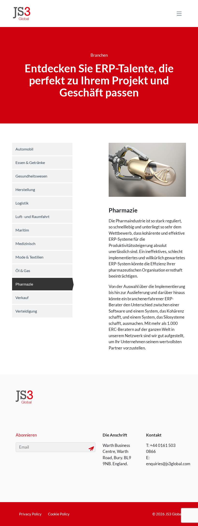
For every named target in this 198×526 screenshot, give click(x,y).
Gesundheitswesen (31, 176)
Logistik (21, 203)
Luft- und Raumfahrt (32, 216)
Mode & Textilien (29, 257)
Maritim (22, 230)
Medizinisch (25, 243)
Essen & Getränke (30, 162)
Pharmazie (24, 284)
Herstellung (25, 189)
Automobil (24, 149)
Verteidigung (26, 311)
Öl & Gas (22, 270)
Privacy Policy (30, 514)
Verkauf (21, 297)
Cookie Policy (59, 514)
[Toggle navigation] (179, 13)
